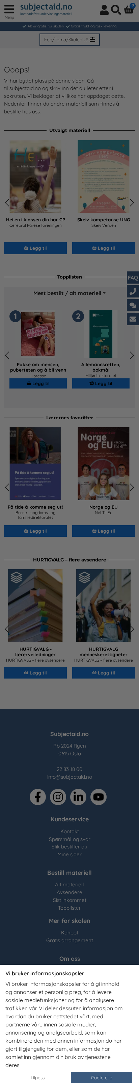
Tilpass (37, 1077)
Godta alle (101, 1077)
